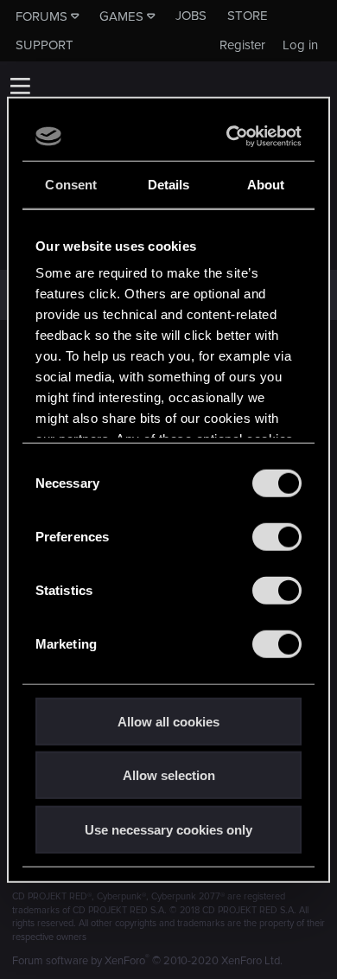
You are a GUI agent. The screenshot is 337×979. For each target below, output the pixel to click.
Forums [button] (41, 16)
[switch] (277, 536)
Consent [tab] (71, 183)
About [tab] (266, 183)
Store (247, 15)
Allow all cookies (168, 720)
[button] (19, 85)
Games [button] (121, 16)
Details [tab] (169, 183)
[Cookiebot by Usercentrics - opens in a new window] (231, 136)
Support (44, 45)
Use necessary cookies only (168, 829)
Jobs (191, 15)
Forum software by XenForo (147, 961)
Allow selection (169, 775)
